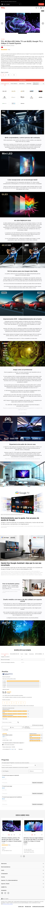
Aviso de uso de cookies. (8, 903)
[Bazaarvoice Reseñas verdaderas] (7, 674)
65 (8, 74)
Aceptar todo (21, 906)
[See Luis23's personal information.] (5, 736)
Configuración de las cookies (38, 906)
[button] (4, 702)
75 (3, 74)
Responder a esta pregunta (37, 782)
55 (14, 74)
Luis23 (3, 736)
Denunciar (20, 749)
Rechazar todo (28, 906)
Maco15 (3, 777)
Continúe (41, 4)
